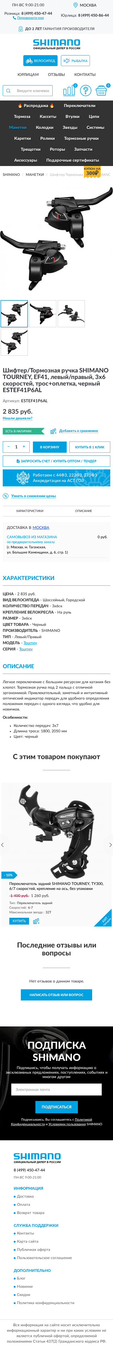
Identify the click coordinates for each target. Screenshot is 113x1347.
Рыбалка (79, 61)
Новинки (25, 1287)
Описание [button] (83, 511)
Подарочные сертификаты (72, 160)
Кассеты (48, 117)
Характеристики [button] (29, 511)
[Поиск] (8, 90)
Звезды (70, 128)
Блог (21, 1279)
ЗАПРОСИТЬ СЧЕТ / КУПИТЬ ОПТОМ (59, 461)
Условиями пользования (67, 1124)
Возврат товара (30, 1213)
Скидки (23, 1295)
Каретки (22, 139)
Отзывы (56, 75)
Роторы (57, 149)
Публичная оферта (33, 1250)
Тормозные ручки (81, 139)
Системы (95, 128)
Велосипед (44, 61)
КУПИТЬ (19, 921)
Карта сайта (27, 1242)
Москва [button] (41, 528)
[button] (28, 17)
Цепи (94, 117)
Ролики (47, 139)
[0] (101, 90)
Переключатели (79, 106)
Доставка (25, 1196)
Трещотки (31, 149)
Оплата (23, 1205)
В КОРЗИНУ (49, 447)
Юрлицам (28, 75)
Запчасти (83, 149)
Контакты (85, 75)
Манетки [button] (18, 128)
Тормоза (22, 117)
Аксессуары (25, 160)
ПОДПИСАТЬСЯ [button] (57, 1107)
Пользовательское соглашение (44, 1258)
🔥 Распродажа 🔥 (36, 106)
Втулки (73, 117)
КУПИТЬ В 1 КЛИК (89, 447)
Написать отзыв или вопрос (56, 995)
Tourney (30, 643)
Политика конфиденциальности (45, 1303)
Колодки (44, 128)
